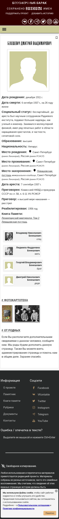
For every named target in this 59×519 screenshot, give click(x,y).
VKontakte (44, 394)
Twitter (42, 401)
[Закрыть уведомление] (56, 491)
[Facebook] (30, 21)
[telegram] (37, 21)
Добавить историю (42, 13)
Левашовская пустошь (14, 221)
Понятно (50, 513)
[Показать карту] (30, 152)
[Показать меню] (4, 29)
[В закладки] (56, 37)
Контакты (9, 420)
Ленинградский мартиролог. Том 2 (20, 218)
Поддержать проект (17, 13)
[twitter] (43, 21)
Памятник (9, 394)
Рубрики (8, 407)
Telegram (43, 414)
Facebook (43, 388)
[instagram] (49, 21)
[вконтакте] (24, 21)
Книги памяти (11, 400)
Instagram (43, 407)
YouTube (43, 420)
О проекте (9, 387)
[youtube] (55, 21)
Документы (10, 414)
